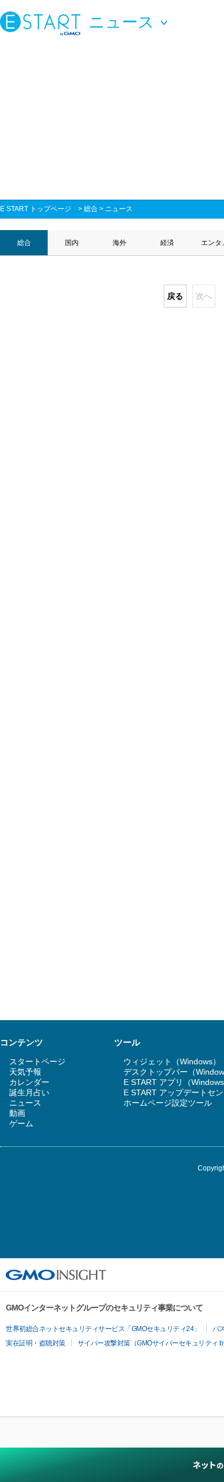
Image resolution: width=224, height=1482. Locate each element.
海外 (119, 243)
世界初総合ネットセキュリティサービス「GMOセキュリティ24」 (103, 1329)
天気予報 (25, 1071)
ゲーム (21, 1123)
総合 (91, 209)
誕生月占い (29, 1092)
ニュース (119, 209)
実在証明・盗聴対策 (35, 1343)
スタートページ (37, 1061)
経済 (167, 243)
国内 (72, 243)
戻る (175, 296)
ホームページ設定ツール (167, 1102)
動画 (17, 1113)
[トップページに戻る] (43, 23)
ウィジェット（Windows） (172, 1061)
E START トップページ (35, 209)
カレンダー (29, 1082)
